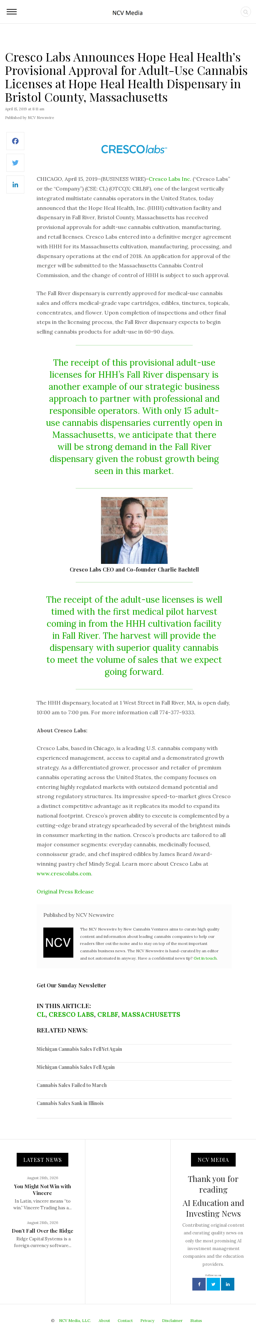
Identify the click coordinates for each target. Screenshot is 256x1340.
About (104, 1320)
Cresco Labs (71, 1014)
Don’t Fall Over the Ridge (42, 1230)
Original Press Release (65, 891)
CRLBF (107, 1014)
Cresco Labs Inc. (170, 178)
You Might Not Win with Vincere (42, 1189)
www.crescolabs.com (64, 873)
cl (41, 1014)
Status (196, 1320)
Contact (125, 1320)
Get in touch (205, 958)
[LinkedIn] (15, 188)
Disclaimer (172, 1320)
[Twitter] (15, 166)
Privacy (147, 1320)
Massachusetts (150, 1014)
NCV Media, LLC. (75, 1320)
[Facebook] (15, 144)
